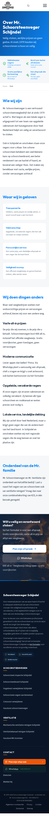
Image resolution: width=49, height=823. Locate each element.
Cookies (38, 804)
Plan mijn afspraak (23, 548)
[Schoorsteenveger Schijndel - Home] (8, 5)
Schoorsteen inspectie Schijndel (17, 675)
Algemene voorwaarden (15, 804)
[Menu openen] (45, 5)
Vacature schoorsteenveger (15, 708)
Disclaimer (20, 808)
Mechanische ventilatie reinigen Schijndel (21, 725)
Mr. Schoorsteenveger (17, 797)
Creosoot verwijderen (13, 701)
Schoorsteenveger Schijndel (23, 795)
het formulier (35, 644)
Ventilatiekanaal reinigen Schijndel (18, 731)
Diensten (7, 775)
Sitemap (30, 808)
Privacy (29, 804)
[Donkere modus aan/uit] (28, 5)
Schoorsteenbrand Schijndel (15, 681)
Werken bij (7, 781)
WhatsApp (26, 558)
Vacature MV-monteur (13, 738)
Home (5, 86)
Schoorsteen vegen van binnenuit (18, 695)
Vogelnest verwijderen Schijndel (17, 688)
